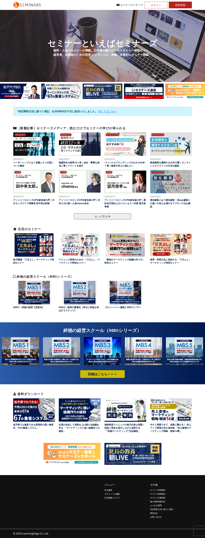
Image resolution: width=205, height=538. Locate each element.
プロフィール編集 (112, 494)
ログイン (156, 5)
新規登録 (180, 5)
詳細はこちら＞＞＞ (102, 374)
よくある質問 (156, 505)
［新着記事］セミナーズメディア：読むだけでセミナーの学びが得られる (71, 128)
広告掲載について (112, 497)
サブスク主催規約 (157, 497)
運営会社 (154, 513)
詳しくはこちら (107, 111)
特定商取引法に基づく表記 (161, 509)
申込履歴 (108, 490)
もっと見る (101, 216)
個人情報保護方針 (157, 501)
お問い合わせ (156, 517)
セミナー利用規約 (157, 490)
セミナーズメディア (131, 5)
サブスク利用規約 (157, 494)
